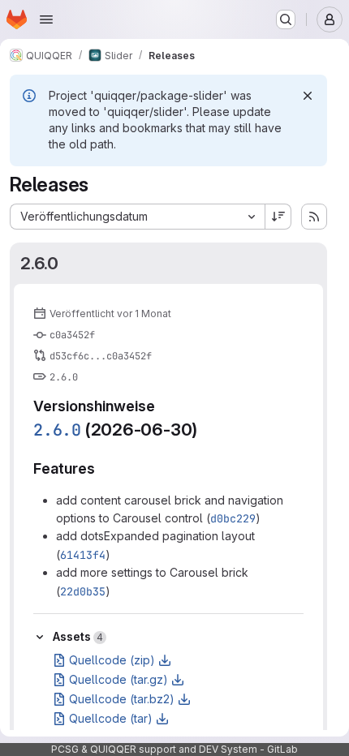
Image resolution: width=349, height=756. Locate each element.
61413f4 (83, 555)
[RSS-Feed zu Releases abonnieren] (314, 217)
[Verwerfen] (307, 95)
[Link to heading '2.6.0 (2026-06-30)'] (206, 429)
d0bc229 (233, 518)
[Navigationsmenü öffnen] (46, 19)
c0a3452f (72, 335)
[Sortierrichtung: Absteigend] (278, 217)
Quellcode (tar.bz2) (121, 699)
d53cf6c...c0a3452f (101, 356)
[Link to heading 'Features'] (103, 468)
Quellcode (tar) (111, 718)
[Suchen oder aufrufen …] (285, 19)
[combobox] (137, 217)
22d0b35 (83, 591)
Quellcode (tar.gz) (118, 679)
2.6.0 (39, 263)
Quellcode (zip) (112, 660)
